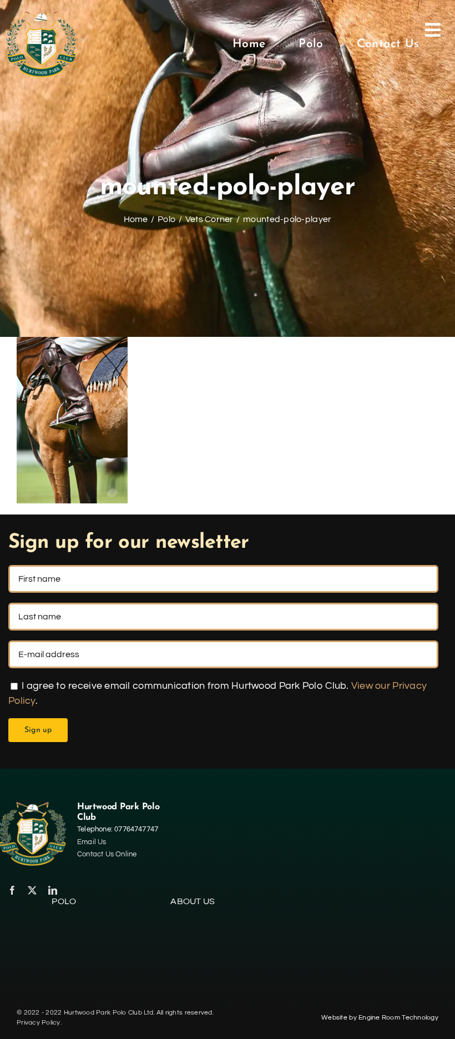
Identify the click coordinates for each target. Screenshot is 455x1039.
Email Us (92, 842)
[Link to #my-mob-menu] (433, 44)
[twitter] (32, 890)
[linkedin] (52, 890)
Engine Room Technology (398, 1017)
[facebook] (12, 890)
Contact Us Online (106, 854)
